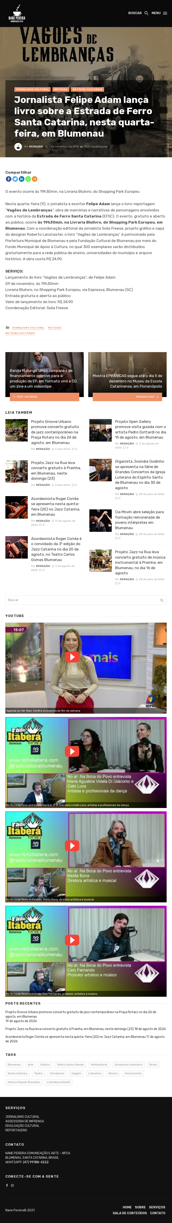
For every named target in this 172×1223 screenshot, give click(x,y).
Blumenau (14, 1064)
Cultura (45, 1064)
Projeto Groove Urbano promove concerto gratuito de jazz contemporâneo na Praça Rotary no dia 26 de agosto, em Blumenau (55, 432)
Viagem (76, 1073)
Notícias (60, 89)
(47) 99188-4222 (36, 1162)
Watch (72, 657)
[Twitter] (15, 179)
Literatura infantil (58, 1082)
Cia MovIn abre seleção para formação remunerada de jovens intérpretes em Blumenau (139, 520)
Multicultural (99, 1064)
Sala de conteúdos (130, 1213)
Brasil (153, 1064)
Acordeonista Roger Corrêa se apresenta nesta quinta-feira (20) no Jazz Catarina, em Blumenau (55, 506)
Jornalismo (57, 1073)
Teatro (38, 1073)
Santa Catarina (17, 1073)
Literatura (94, 1073)
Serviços (157, 1207)
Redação (36, 146)
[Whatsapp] (28, 179)
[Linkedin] (21, 179)
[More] (34, 179)
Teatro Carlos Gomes (70, 1064)
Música (113, 1073)
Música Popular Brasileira (24, 1082)
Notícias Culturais (87, 89)
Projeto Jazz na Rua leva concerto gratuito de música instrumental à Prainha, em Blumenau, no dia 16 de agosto (140, 562)
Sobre (140, 1207)
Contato (157, 1213)
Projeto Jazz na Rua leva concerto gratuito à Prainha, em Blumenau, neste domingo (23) (56, 470)
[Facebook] (8, 179)
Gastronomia (133, 1073)
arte (30, 1064)
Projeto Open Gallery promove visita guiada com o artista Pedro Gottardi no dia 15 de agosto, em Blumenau (140, 429)
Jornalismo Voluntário (128, 1064)
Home (127, 1207)
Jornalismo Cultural (32, 89)
